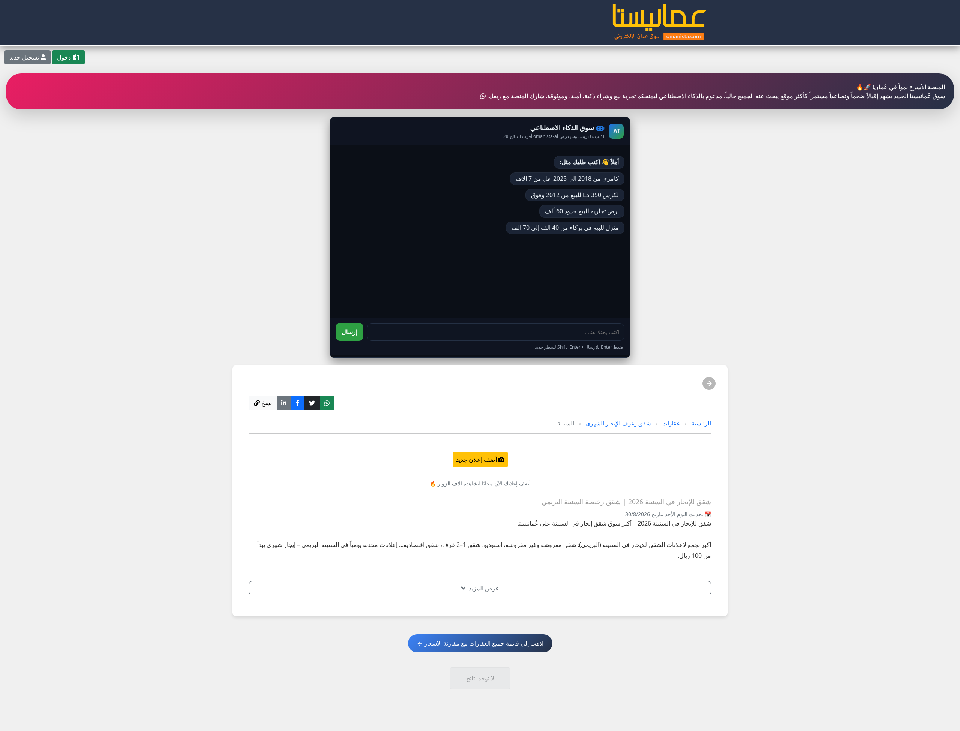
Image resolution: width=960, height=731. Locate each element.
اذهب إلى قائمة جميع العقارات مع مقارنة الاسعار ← (480, 643)
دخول (64, 57)
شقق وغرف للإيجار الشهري (618, 423)
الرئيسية (701, 423)
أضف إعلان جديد (477, 459)
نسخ (266, 403)
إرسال (349, 332)
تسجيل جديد (24, 57)
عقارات (671, 423)
